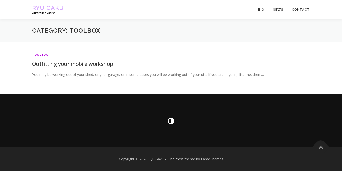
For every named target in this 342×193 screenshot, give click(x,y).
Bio (261, 9)
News (278, 9)
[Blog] (171, 121)
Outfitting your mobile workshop (72, 63)
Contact (301, 9)
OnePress (176, 159)
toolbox (40, 54)
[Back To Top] (321, 147)
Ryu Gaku (48, 7)
